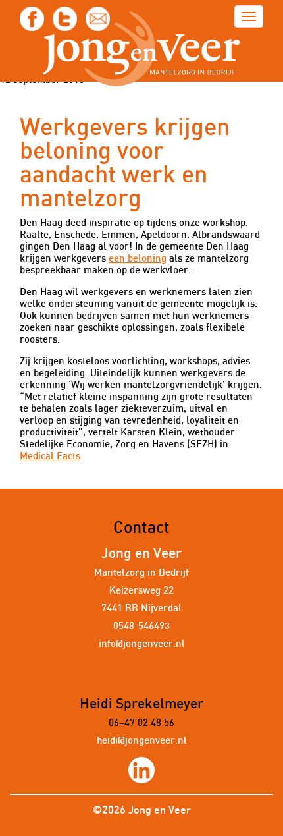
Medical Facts (50, 456)
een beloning (138, 259)
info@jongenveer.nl (142, 644)
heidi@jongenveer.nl (142, 741)
